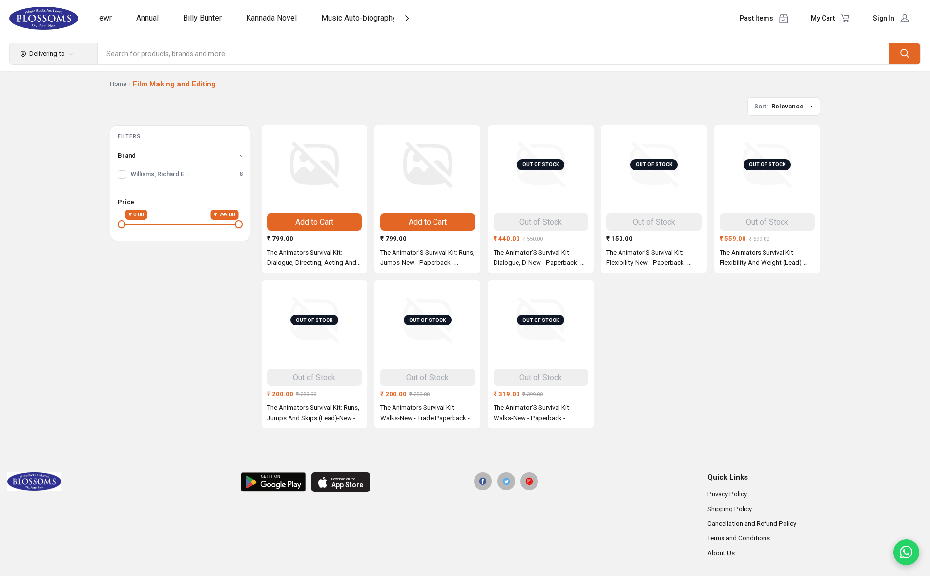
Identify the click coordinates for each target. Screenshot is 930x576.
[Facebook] (483, 481)
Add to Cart (314, 222)
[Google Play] (273, 482)
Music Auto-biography (358, 17)
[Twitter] (506, 481)
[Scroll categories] (407, 18)
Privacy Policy (727, 494)
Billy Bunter (202, 17)
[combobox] (493, 53)
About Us (721, 552)
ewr (105, 17)
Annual (147, 17)
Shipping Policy (729, 508)
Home (118, 84)
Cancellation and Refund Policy (751, 523)
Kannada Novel (271, 17)
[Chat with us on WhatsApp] (906, 552)
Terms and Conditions (738, 538)
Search (904, 53)
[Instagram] (529, 481)
